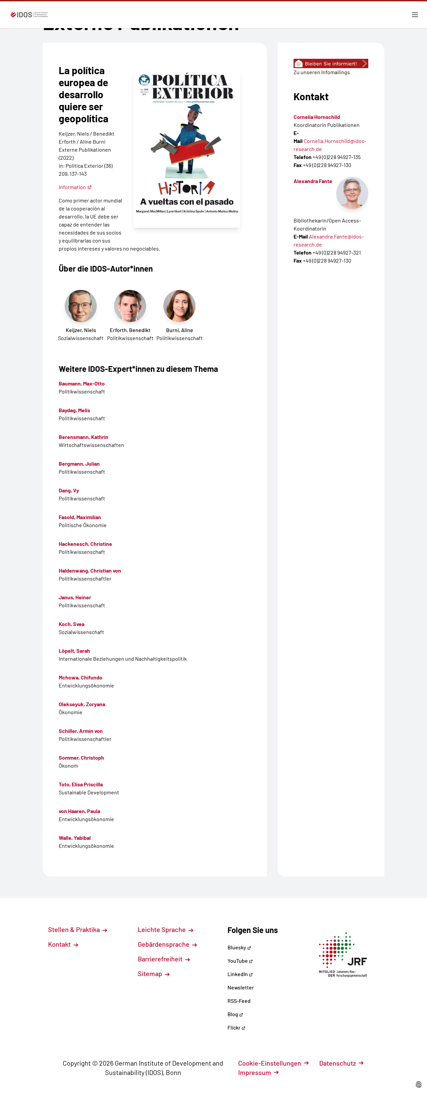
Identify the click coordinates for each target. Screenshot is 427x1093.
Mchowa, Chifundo (80, 677)
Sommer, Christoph (81, 757)
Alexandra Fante (313, 181)
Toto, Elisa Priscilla (81, 784)
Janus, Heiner (75, 597)
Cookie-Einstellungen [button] (269, 1063)
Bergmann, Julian (79, 463)
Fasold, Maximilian (80, 517)
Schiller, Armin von (81, 731)
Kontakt (60, 944)
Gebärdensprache (164, 944)
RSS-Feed (239, 1000)
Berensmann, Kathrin (83, 437)
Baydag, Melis (74, 410)
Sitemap (150, 973)
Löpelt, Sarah (74, 650)
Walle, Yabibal (75, 837)
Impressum (254, 1072)
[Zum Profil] (352, 193)
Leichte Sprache (162, 929)
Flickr (235, 1027)
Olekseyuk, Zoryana (82, 704)
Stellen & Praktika (74, 929)
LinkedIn (238, 974)
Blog (233, 1014)
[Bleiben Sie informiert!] (331, 63)
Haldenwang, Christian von (90, 570)
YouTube (238, 960)
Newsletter (241, 987)
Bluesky (237, 947)
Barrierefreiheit (161, 959)
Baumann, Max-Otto (82, 383)
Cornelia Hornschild (317, 117)
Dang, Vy (69, 490)
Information (72, 187)
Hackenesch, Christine (85, 543)
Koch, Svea (71, 624)
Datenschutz (337, 1063)
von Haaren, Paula (79, 811)
